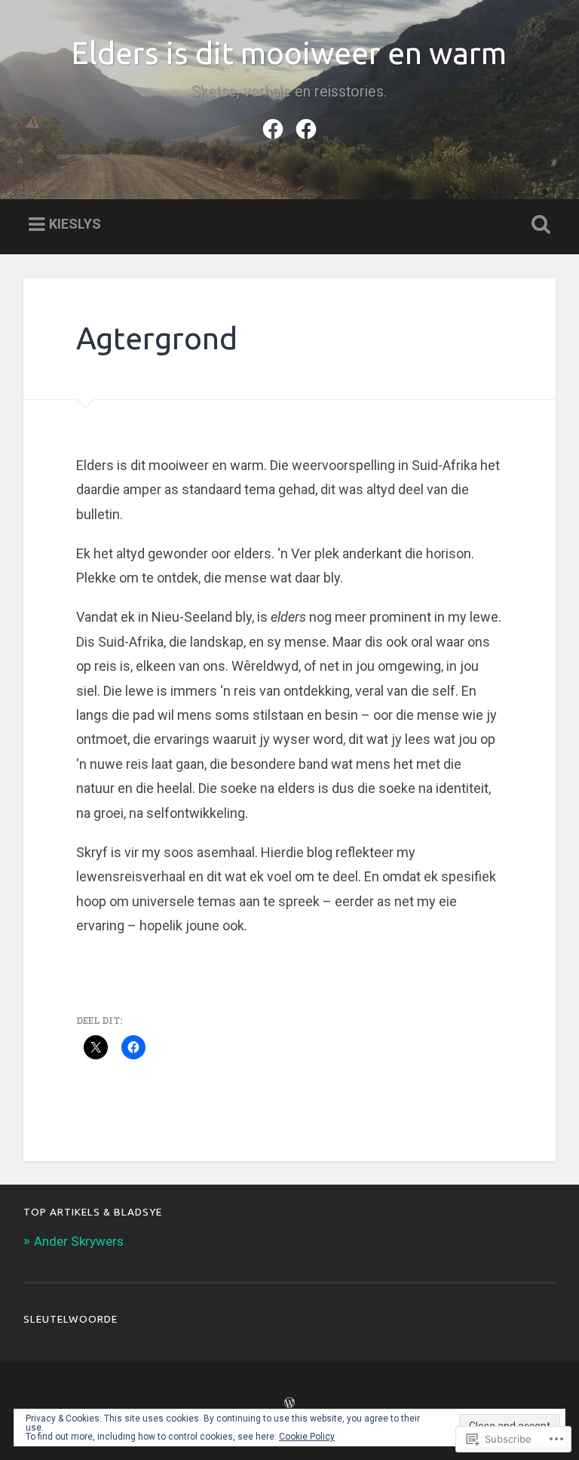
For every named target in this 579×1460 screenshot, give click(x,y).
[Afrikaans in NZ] (306, 126)
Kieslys (75, 224)
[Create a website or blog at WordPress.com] (289, 1403)
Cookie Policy (307, 1436)
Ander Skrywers (79, 1241)
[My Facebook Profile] (273, 126)
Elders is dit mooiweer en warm (289, 52)
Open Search (538, 225)
